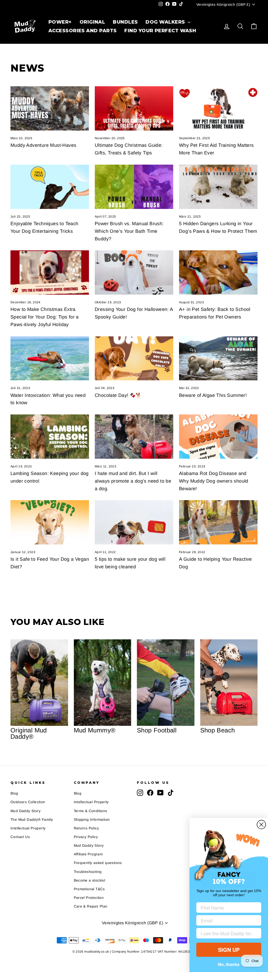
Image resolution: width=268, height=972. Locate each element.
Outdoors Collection (27, 802)
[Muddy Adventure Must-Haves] (49, 108)
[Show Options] (256, 933)
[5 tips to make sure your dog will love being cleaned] (134, 522)
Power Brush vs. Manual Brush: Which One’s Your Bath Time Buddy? (129, 231)
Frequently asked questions (98, 863)
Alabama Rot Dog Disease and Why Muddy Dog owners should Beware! (213, 481)
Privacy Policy (86, 837)
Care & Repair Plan (91, 906)
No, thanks (228, 964)
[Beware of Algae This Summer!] (218, 358)
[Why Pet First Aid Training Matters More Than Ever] (218, 108)
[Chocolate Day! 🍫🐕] (134, 358)
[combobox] (227, 933)
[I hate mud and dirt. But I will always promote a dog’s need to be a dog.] (134, 436)
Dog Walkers (166, 22)
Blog (14, 793)
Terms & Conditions (90, 811)
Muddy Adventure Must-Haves (43, 145)
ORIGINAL (92, 22)
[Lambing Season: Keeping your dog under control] (49, 436)
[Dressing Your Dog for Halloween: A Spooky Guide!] (134, 272)
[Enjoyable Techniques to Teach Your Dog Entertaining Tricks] (49, 187)
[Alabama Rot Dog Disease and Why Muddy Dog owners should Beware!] (218, 436)
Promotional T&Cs (89, 889)
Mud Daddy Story (25, 811)
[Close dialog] (261, 824)
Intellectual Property (28, 828)
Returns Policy (86, 828)
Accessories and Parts (82, 31)
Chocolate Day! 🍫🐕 (118, 395)
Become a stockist (89, 880)
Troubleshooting (88, 872)
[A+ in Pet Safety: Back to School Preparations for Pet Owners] (218, 272)
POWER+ (60, 22)
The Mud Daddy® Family (31, 820)
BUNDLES (125, 22)
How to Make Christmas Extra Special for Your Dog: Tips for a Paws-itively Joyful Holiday (44, 317)
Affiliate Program (88, 854)
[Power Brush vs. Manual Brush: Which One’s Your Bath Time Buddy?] (134, 187)
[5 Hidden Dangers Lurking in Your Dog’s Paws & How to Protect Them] (218, 187)
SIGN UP (228, 949)
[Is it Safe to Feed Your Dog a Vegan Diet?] (49, 522)
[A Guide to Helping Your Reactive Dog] (218, 522)
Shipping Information (92, 820)
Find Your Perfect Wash (160, 31)
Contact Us (20, 837)
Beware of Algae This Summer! (213, 395)
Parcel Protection (89, 898)
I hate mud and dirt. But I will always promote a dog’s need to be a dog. (133, 481)
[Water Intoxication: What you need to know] (49, 358)
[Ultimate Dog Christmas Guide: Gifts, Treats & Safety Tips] (134, 108)
